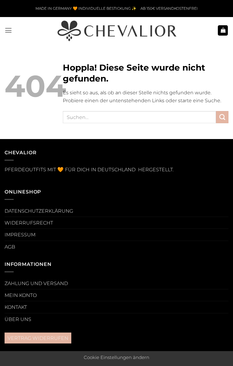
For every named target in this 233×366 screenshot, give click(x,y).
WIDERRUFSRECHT (29, 223)
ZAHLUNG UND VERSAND (36, 283)
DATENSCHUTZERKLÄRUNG (39, 211)
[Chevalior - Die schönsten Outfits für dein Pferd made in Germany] (116, 30)
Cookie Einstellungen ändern (116, 357)
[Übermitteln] (222, 117)
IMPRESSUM (20, 235)
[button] (8, 30)
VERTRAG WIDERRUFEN (38, 338)
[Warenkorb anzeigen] (223, 30)
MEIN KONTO (21, 295)
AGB (10, 247)
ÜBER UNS (18, 319)
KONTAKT (16, 307)
